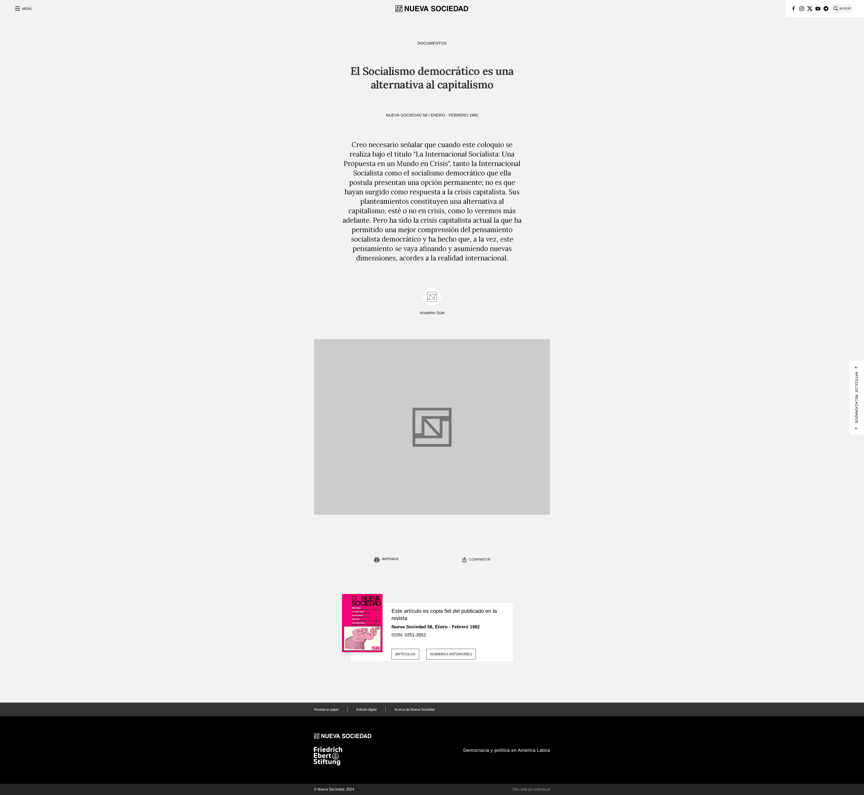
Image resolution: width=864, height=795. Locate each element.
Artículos (405, 654)
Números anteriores (451, 654)
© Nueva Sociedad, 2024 (334, 789)
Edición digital (366, 709)
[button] (23, 8)
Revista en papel (326, 709)
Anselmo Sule (432, 313)
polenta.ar (542, 789)
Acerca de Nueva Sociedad (414, 709)
